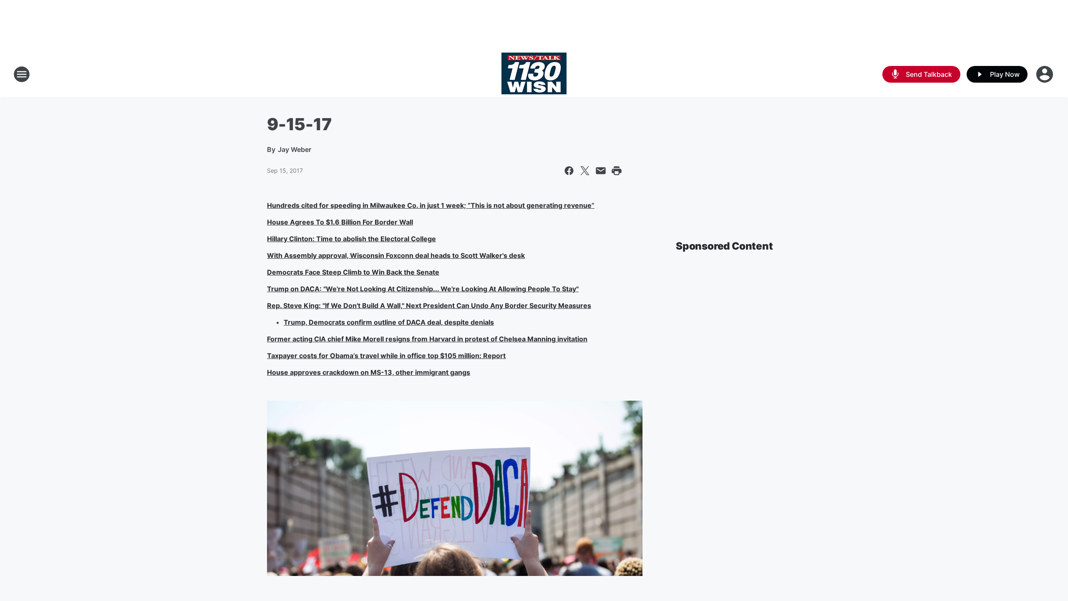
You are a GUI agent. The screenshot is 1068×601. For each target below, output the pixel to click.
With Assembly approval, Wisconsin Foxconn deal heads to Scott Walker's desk (396, 255)
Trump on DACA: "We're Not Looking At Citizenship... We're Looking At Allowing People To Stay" (423, 289)
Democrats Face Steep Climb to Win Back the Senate (353, 272)
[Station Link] (534, 74)
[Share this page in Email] (601, 171)
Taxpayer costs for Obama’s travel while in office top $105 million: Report (386, 355)
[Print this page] (616, 171)
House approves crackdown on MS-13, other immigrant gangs (368, 372)
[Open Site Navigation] (21, 74)
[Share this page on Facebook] (569, 171)
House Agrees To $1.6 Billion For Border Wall (340, 222)
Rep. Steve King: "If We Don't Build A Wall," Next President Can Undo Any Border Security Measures (429, 305)
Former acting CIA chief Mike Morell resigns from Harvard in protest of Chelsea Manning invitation (427, 339)
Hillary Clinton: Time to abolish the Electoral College (351, 239)
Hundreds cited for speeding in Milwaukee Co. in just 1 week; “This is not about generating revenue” (430, 205)
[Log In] (1045, 74)
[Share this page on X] (585, 171)
